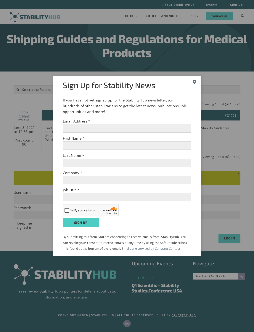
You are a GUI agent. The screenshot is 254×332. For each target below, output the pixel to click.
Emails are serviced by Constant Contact (151, 249)
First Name (73, 138)
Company (72, 172)
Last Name (73, 155)
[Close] (195, 82)
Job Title (71, 190)
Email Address (76, 121)
